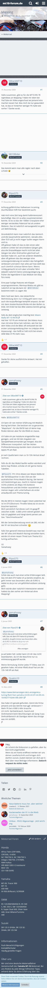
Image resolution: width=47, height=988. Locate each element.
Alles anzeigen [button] (23, 648)
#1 (41, 89)
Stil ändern (36, 838)
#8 (41, 687)
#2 (41, 163)
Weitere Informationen (10, 985)
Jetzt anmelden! (15, 769)
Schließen (25, 985)
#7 (41, 621)
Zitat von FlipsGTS (10, 627)
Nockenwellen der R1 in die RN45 (23, 812)
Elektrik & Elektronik (16, 809)
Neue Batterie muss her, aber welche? (26, 804)
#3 (41, 202)
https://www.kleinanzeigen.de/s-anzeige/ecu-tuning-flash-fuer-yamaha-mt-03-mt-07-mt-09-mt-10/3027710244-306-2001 (23, 695)
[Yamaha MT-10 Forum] (12, 3)
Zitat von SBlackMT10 (12, 395)
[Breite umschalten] (45, 838)
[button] (43, 3)
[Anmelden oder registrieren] (37, 3)
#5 (41, 389)
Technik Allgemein (15, 817)
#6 (41, 567)
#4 (41, 354)
